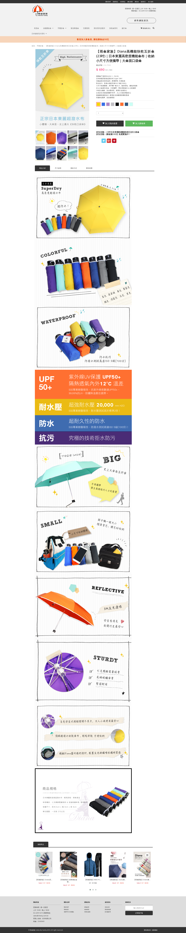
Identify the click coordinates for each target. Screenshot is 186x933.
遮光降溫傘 (75, 28)
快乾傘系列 (113, 28)
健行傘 (124, 28)
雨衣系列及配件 (99, 28)
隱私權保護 (108, 909)
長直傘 (36, 28)
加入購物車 (140, 123)
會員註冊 (107, 907)
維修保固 (86, 909)
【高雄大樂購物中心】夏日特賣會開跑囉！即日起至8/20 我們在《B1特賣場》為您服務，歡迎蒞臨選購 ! (93, 39)
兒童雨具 (86, 28)
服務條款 (155, 930)
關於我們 (66, 907)
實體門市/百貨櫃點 (69, 912)
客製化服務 (87, 912)
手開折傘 (61, 28)
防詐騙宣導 (108, 912)
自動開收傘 (47, 28)
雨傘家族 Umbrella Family (38, 930)
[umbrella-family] (40, 10)
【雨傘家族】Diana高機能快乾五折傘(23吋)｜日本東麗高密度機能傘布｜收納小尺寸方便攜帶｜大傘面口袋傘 (85, 46)
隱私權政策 (147, 930)
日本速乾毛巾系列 (38, 33)
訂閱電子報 (139, 913)
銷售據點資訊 (141, 20)
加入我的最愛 (111, 123)
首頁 (33, 46)
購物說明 (86, 907)
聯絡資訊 (66, 909)
